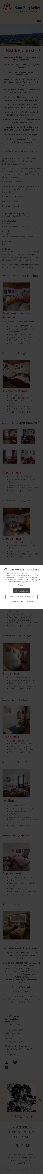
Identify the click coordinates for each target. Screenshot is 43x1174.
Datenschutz (30, 606)
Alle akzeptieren (21, 591)
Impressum (38, 606)
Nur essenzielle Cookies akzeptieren (21, 597)
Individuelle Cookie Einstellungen (21, 601)
